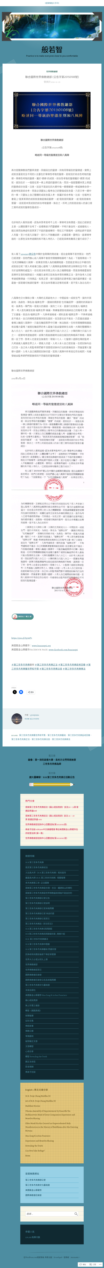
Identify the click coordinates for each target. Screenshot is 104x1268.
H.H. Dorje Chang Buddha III (37, 1096)
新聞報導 (29, 1015)
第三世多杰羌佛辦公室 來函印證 (39, 913)
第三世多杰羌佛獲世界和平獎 (32, 735)
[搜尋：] (52, 1213)
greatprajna (34, 715)
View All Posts (32, 719)
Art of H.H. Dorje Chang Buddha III (40, 1101)
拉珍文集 (29, 1020)
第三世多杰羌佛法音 (41, 739)
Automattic (75, 1257)
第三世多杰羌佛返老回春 (79, 735)
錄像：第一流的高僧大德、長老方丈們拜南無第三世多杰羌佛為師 (52, 760)
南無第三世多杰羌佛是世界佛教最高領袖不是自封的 (48, 893)
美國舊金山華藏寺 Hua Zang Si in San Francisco (46, 995)
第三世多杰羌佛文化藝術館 (37, 985)
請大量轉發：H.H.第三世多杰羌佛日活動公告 (52, 775)
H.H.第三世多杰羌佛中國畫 (37, 944)
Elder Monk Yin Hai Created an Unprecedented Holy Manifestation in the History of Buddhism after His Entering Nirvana (51, 1127)
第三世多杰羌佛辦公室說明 (37, 903)
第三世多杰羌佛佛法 (61, 739)
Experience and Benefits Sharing (39, 1140)
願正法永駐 (30, 1061)
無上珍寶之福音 (32, 1005)
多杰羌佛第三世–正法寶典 (37, 883)
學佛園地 (29, 1036)
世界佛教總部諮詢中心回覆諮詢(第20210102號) (46, 838)
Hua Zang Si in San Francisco (37, 1136)
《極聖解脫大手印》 (52, 3)
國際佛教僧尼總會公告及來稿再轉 (40, 980)
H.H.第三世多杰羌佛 (34, 862)
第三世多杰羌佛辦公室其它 (37, 918)
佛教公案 (29, 1031)
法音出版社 (30, 990)
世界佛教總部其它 (33, 969)
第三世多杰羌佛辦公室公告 (37, 898)
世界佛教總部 (52, 71)
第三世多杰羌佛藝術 (57, 735)
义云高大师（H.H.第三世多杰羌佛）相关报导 (45, 872)
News (27, 1155)
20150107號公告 (28, 254)
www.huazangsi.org (41, 645)
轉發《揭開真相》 (33, 1010)
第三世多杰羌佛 (22, 664)
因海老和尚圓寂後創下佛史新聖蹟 (40, 954)
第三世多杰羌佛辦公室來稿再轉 (39, 908)
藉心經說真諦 (31, 1000)
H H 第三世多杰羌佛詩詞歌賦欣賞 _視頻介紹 (45, 934)
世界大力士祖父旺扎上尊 (36, 959)
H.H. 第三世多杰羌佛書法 (36, 939)
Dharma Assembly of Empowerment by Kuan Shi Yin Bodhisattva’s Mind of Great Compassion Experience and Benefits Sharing (50, 1115)
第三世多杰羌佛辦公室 (35, 1180)
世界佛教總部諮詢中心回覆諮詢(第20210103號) (46, 824)
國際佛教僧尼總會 (33, 975)
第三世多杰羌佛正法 (20, 739)
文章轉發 (29, 1046)
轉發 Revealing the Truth (36, 1056)
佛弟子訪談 (30, 1072)
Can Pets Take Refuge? (35, 1150)
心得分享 (29, 1051)
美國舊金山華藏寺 (33, 1190)
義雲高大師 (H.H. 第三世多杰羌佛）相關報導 (45, 877)
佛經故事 (29, 1026)
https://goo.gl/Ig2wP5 (21, 637)
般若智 (52, 49)
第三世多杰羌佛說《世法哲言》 (39, 923)
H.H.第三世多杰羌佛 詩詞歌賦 (38, 928)
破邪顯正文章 (31, 1041)
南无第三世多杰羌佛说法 (36, 867)
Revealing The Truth (34, 1145)
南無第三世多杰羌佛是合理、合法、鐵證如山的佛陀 (48, 888)
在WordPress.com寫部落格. (34, 1257)
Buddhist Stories (32, 1106)
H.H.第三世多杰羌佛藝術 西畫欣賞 (40, 949)
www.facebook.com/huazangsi (63, 649)
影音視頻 (29, 1066)
